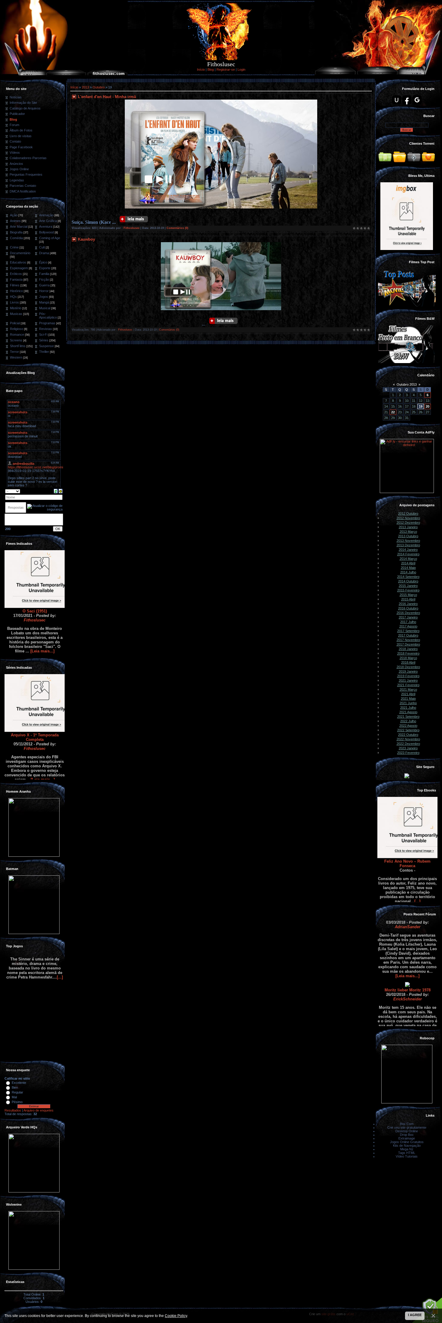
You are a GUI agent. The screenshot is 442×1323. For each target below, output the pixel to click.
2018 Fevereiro (408, 653)
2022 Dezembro (408, 743)
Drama (44, 253)
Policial (15, 323)
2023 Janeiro (408, 748)
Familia (44, 274)
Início (201, 69)
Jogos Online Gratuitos (407, 1142)
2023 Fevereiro (408, 752)
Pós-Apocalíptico (48, 315)
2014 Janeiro (408, 549)
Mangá (44, 302)
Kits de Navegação (407, 1145)
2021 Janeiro (408, 680)
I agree (415, 1315)
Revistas (45, 329)
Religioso (16, 329)
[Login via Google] (417, 99)
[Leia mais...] (42, 623)
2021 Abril (408, 694)
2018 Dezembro (408, 667)
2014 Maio (408, 567)
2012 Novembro (408, 518)
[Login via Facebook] (406, 99)
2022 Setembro (408, 730)
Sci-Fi (43, 334)
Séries (43, 340)
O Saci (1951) (35, 583)
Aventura (45, 226)
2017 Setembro (408, 631)
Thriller (44, 351)
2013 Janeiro (408, 527)
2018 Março (408, 658)
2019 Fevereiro (408, 676)
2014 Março (408, 558)
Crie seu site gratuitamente (406, 1127)
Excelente (19, 1082)
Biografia (16, 232)
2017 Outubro (408, 635)
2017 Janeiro (408, 617)
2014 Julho (408, 572)
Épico (43, 262)
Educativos (18, 262)
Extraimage (406, 1138)
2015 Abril (408, 599)
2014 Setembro (408, 576)
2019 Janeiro (408, 671)
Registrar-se (225, 69)
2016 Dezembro (408, 613)
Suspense (46, 346)
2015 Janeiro (408, 585)
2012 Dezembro (408, 522)
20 (427, 406)
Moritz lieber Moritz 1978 (408, 962)
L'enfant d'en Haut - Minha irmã (107, 96)
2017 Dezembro (408, 644)
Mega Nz (406, 1149)
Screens (16, 340)
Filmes (15, 285)
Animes (15, 221)
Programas (47, 323)
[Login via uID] (396, 99)
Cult (42, 247)
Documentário (20, 253)
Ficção (44, 279)
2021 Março (408, 689)
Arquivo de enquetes (38, 1110)
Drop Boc (407, 1134)
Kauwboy (86, 239)
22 (393, 412)
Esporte (45, 268)
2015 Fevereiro (408, 590)
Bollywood (46, 232)
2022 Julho (408, 721)
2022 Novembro (408, 739)
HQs (13, 296)
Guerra (44, 285)
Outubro (99, 87)
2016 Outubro (408, 608)
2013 (85, 87)
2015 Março (408, 595)
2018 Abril (408, 662)
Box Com (406, 1124)
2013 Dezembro (408, 545)
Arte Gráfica (48, 221)
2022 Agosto (408, 725)
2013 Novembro (408, 540)
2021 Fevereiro (408, 685)
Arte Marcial (18, 226)
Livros (14, 302)
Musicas (16, 314)
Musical (44, 308)
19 (420, 406)
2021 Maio (408, 698)
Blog (210, 69)
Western (16, 357)
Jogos (43, 296)
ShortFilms (18, 346)
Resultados (13, 1110)
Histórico (16, 291)
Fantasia (16, 279)
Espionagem (19, 268)
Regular (17, 1092)
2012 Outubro (408, 513)
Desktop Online (406, 1131)
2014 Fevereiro (408, 554)
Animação (46, 215)
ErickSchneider (407, 971)
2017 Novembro (408, 640)
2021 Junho (408, 703)
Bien (15, 1087)
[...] (417, 873)
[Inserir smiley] (61, 490)
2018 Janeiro (408, 649)
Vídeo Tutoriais (407, 1156)
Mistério (15, 308)
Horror (44, 291)
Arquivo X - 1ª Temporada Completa (35, 709)
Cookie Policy (176, 1316)
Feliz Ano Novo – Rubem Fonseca (407, 835)
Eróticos (16, 274)
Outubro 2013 (407, 384)
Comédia (16, 238)
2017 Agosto (408, 626)
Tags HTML (406, 1153)
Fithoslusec (34, 592)
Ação (13, 215)
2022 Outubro (408, 734)
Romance (17, 334)
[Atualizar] (56, 490)
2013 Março (408, 531)
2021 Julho (408, 707)
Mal (14, 1097)
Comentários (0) (177, 228)
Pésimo (17, 1102)
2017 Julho (408, 622)
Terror (14, 351)
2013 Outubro (408, 536)
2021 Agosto (408, 712)
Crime (14, 247)
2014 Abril (408, 563)
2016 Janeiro (408, 604)
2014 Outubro (408, 581)
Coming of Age (49, 238)
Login (241, 69)
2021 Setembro (408, 716)
